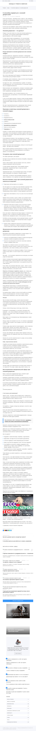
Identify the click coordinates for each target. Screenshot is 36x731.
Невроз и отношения (11, 701)
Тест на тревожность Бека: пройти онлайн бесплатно (17, 684)
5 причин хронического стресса (11, 570)
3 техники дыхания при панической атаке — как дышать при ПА (18, 614)
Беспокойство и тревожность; (10, 125)
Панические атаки (10, 703)
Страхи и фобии (10, 715)
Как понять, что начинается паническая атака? (16, 630)
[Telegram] (11, 530)
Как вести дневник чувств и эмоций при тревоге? (14, 537)
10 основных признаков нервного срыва (13, 579)
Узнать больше (18, 653)
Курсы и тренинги (10, 699)
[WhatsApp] (8, 530)
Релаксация (9, 708)
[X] (6, 530)
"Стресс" (16, 546)
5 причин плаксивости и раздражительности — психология (18, 553)
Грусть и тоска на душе (9, 119)
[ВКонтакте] (3, 530)
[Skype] (9, 530)
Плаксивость (7, 129)
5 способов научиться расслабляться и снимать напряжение (17, 541)
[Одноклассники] (4, 530)
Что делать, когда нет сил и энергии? (12, 562)
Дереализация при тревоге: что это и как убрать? (17, 676)
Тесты (8, 719)
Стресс (8, 717)
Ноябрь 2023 (18, 16)
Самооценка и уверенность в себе (13, 710)
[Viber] (7, 530)
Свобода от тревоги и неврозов (18, 3)
